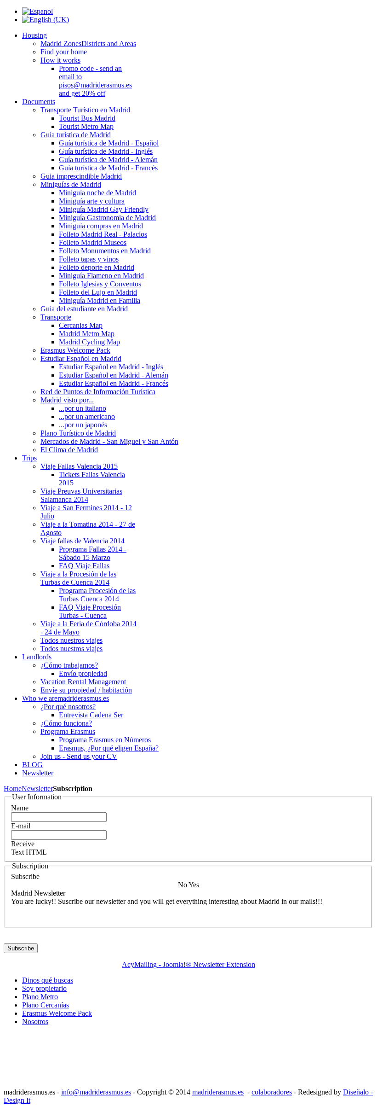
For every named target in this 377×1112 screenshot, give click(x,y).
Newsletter (37, 788)
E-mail (20, 826)
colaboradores (271, 1092)
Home (13, 788)
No (182, 885)
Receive (22, 844)
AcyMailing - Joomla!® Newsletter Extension (188, 964)
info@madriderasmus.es (96, 1092)
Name (20, 808)
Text (17, 852)
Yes (193, 885)
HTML (36, 852)
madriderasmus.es (218, 1092)
